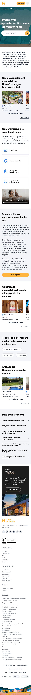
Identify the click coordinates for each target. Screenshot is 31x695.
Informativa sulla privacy (15, 669)
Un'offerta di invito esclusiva (9, 600)
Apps (3, 557)
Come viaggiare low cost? (9, 613)
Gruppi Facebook (7, 611)
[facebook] (3, 531)
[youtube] (20, 531)
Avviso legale (22, 672)
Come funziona (6, 647)
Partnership (5, 655)
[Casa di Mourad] (12, 312)
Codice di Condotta (22, 665)
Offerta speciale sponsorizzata (10, 640)
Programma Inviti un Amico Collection (12, 634)
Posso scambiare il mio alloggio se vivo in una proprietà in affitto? (14, 444)
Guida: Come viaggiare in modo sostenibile (14, 598)
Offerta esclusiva (6, 651)
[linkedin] (13, 531)
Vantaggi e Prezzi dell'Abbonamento (12, 638)
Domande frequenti (7, 588)
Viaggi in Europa (6, 615)
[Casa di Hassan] (12, 103)
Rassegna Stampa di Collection (10, 632)
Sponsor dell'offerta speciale (10, 626)
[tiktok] (10, 531)
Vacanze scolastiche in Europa (10, 605)
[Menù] (27, 3)
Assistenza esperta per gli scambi (11, 642)
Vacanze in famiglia (7, 621)
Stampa (4, 562)
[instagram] (7, 531)
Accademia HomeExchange (9, 607)
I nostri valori (5, 570)
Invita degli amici (6, 580)
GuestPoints (5, 574)
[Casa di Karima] (12, 389)
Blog (3, 555)
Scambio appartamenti (8, 619)
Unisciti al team (6, 553)
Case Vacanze (6, 617)
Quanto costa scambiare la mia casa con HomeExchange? (13, 432)
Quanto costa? (6, 576)
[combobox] (15, 33)
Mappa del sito (6, 676)
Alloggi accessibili (7, 603)
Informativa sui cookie (11, 672)
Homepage (5, 9)
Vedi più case (24, 118)
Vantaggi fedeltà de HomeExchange (12, 659)
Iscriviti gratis (21, 3)
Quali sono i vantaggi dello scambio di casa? (14, 426)
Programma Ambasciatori (9, 609)
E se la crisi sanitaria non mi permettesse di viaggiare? (15, 451)
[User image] (20, 101)
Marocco (14, 9)
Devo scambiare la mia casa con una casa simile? (13, 457)
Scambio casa (6, 628)
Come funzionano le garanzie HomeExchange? (11, 438)
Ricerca (27, 33)
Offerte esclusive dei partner (10, 645)
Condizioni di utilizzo (9, 665)
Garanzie (4, 578)
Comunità (4, 559)
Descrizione (5, 551)
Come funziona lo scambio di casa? (13, 420)
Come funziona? (6, 572)
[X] (17, 531)
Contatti (4, 590)
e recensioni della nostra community (12, 657)
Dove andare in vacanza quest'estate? (12, 624)
